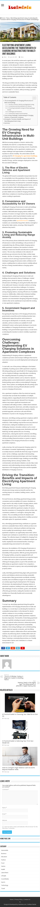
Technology (4, 885)
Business (3, 853)
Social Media (5, 879)
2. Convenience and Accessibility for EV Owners (19, 106)
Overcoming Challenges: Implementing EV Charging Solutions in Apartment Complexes (19, 116)
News (8, 18)
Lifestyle (3, 876)
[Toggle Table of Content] (33, 98)
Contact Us (27, 899)
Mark (5, 57)
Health (3, 869)
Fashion (3, 860)
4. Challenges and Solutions (14, 111)
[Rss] (20, 902)
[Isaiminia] (20, 7)
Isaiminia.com (22, 904)
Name (4, 807)
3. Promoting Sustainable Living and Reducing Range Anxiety (21, 109)
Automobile (4, 850)
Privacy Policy (18, 899)
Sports (3, 882)
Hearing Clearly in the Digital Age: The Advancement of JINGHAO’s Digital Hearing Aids (26, 683)
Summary (7, 123)
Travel (3, 888)
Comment (5, 789)
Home (3, 18)
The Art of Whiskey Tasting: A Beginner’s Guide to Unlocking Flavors (13, 677)
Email (4, 814)
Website (4, 820)
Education (4, 856)
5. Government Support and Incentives (17, 113)
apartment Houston (22, 220)
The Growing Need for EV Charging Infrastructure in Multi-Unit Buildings (19, 101)
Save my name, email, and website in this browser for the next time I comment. (20, 827)
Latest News (4, 872)
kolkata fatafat (32, 904)
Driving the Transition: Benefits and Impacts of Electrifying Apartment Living (17, 120)
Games (3, 866)
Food (2, 863)
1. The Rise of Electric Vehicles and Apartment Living (20, 104)
